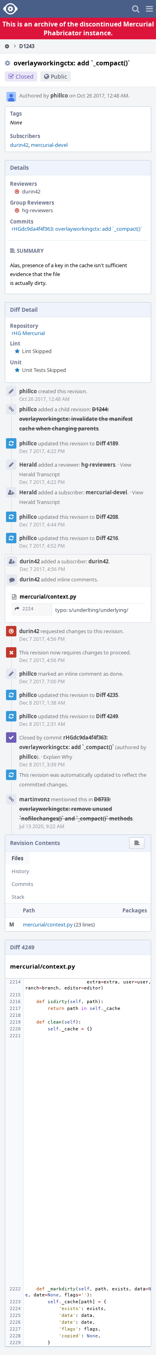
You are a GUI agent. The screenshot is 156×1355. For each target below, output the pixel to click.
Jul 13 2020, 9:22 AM (41, 826)
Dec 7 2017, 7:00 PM (42, 681)
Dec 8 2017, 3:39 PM (42, 764)
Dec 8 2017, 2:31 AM (42, 724)
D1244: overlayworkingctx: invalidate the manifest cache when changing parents (76, 419)
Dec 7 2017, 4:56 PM (42, 569)
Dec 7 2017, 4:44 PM (42, 524)
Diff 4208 (107, 516)
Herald (28, 464)
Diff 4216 (107, 538)
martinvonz (34, 799)
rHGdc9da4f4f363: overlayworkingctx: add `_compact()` (77, 228)
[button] (149, 9)
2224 (28, 608)
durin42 (19, 144)
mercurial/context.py (48, 924)
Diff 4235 (107, 695)
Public (59, 76)
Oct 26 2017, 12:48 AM (44, 399)
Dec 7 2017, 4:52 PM (42, 545)
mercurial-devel (49, 144)
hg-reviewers (37, 210)
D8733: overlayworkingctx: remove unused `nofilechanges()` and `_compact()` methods (75, 809)
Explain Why (57, 756)
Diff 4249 (107, 716)
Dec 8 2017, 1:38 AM (42, 702)
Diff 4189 (107, 443)
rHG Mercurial (28, 333)
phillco (59, 95)
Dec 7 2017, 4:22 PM (42, 451)
